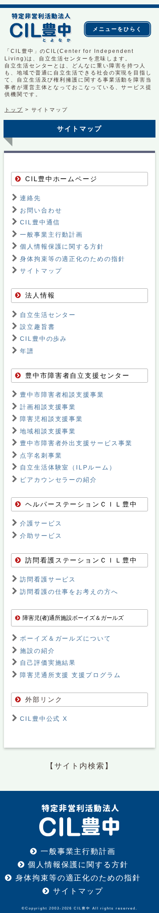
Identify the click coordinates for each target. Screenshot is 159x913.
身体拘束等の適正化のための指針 (72, 258)
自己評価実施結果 (48, 662)
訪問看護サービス (48, 579)
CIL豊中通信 (40, 222)
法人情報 (40, 295)
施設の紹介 (37, 650)
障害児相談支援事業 (51, 418)
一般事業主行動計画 (51, 234)
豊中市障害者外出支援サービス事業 (76, 443)
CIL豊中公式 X (44, 718)
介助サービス (41, 535)
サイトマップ (41, 270)
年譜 (27, 350)
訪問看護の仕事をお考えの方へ (69, 591)
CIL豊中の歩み (43, 338)
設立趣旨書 (37, 326)
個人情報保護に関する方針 (62, 246)
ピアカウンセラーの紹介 (58, 479)
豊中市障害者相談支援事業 (62, 394)
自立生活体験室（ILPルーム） (68, 467)
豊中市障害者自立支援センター (77, 375)
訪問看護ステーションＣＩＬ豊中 (81, 560)
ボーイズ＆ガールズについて (65, 638)
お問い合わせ (41, 210)
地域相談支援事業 (48, 431)
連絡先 (30, 197)
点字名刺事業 (41, 455)
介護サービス (41, 523)
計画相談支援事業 (48, 406)
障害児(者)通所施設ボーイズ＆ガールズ (73, 618)
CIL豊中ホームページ (61, 179)
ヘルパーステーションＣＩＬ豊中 (81, 504)
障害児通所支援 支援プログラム (70, 674)
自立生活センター (48, 314)
